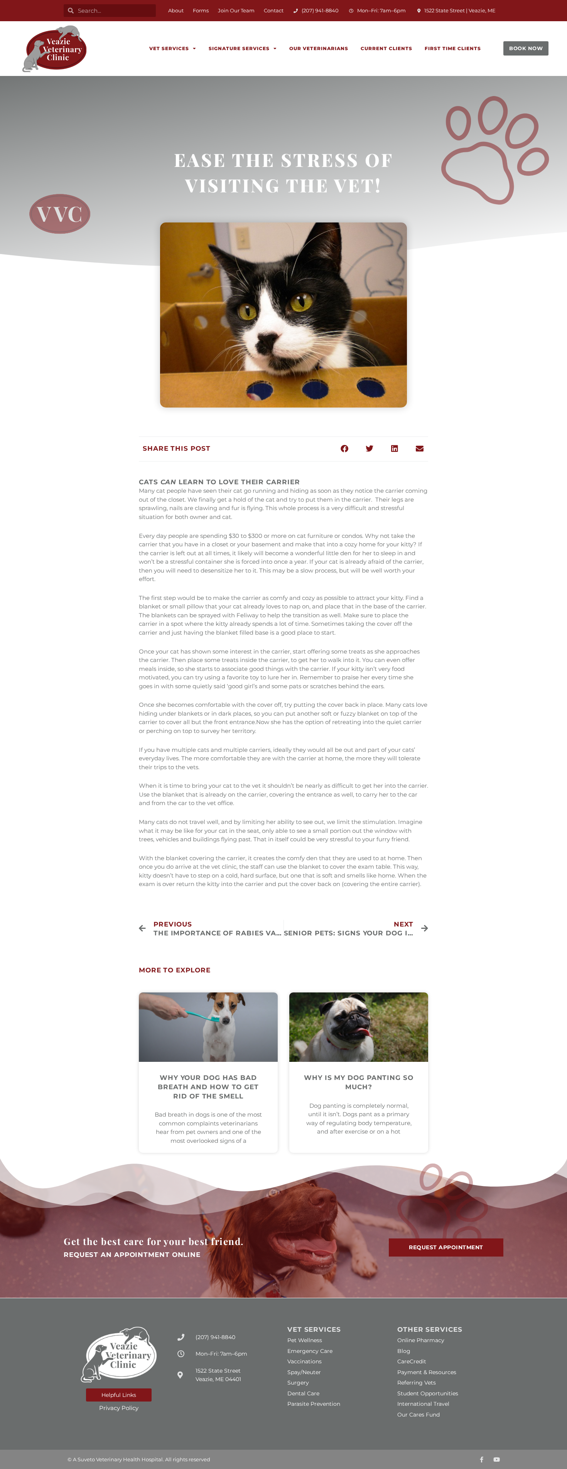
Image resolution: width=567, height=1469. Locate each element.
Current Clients (386, 48)
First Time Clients (453, 48)
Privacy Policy (118, 1408)
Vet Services (169, 48)
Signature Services (239, 48)
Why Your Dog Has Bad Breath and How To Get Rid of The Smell (208, 1087)
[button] (110, 10)
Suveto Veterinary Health (109, 1459)
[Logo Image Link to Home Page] (54, 49)
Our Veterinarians (318, 48)
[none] (481, 1459)
